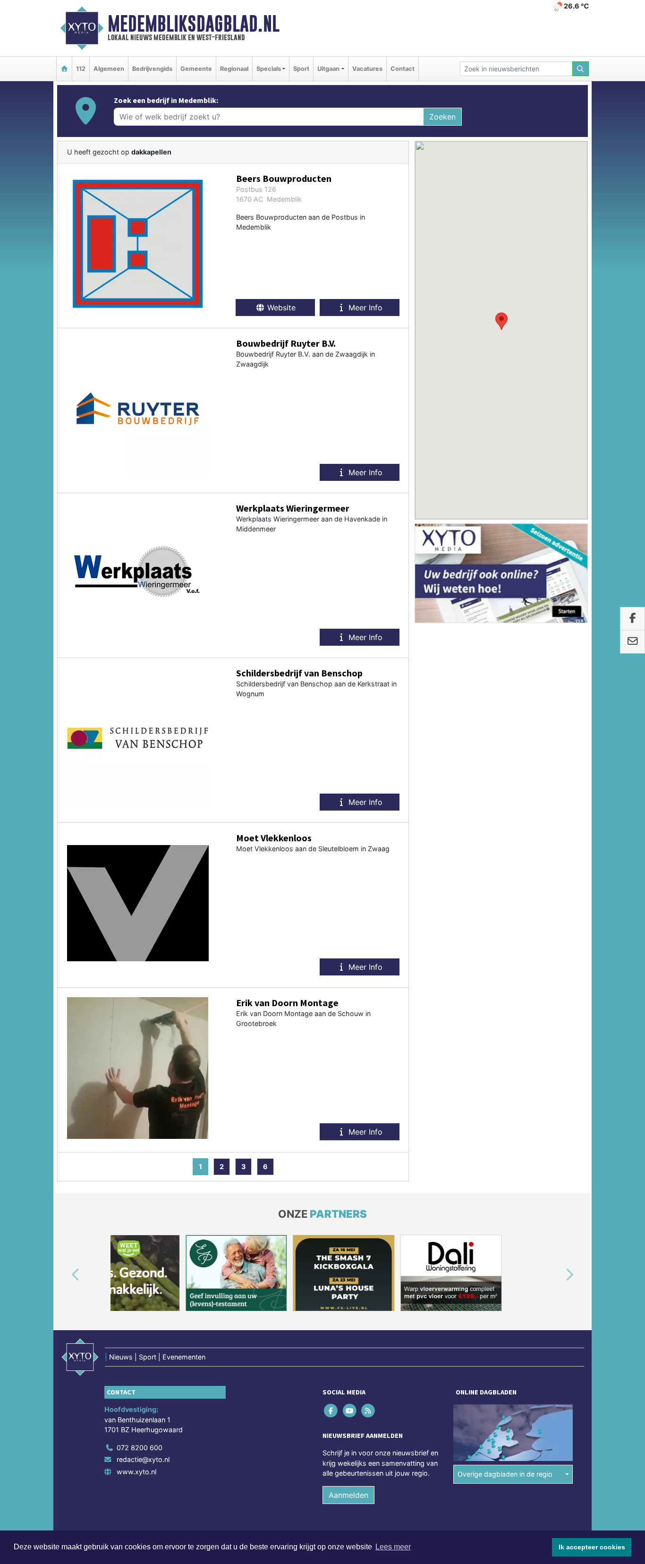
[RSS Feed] (368, 1410)
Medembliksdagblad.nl (194, 23)
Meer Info (364, 307)
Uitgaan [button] (328, 68)
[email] (632, 642)
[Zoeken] (580, 68)
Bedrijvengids (152, 68)
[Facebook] (331, 1410)
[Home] (64, 69)
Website (280, 307)
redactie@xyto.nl (143, 1459)
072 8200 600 (139, 1448)
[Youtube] (350, 1410)
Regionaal (234, 68)
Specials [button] (268, 68)
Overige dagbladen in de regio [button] (505, 1474)
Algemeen (108, 68)
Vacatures (367, 68)
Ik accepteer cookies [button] (592, 1547)
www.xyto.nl (136, 1472)
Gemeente (196, 68)
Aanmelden (348, 1495)
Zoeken (442, 116)
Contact (402, 68)
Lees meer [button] (393, 1547)
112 (80, 68)
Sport (301, 68)
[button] (501, 321)
